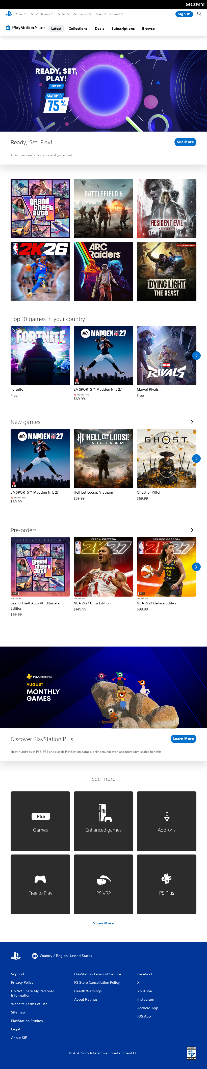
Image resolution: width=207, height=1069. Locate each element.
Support (114, 14)
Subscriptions (123, 28)
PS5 (32, 14)
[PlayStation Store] (26, 27)
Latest (56, 28)
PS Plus (61, 14)
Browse (148, 28)
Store (19, 14)
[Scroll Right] (196, 355)
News (99, 14)
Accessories (80, 14)
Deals (99, 28)
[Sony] (195, 8)
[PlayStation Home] (9, 14)
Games (45, 14)
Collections (78, 28)
